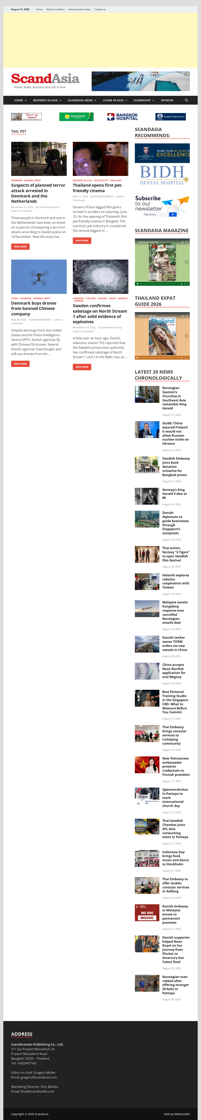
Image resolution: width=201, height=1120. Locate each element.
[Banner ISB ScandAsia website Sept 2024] (141, 90)
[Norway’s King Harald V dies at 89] (147, 490)
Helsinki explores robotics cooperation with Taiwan (175, 581)
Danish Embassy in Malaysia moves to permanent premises (175, 914)
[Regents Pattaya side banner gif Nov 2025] (164, 162)
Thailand (115, 180)
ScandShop (142, 100)
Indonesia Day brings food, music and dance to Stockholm (175, 858)
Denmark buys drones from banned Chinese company (33, 308)
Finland (91, 298)
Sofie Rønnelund (49, 207)
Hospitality (101, 180)
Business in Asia (45, 100)
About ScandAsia (55, 9)
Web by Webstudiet (177, 1114)
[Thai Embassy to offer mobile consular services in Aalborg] (147, 879)
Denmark (16, 180)
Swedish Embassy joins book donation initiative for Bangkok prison (176, 466)
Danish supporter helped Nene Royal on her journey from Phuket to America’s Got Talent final (176, 949)
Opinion (167, 100)
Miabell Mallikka (103, 196)
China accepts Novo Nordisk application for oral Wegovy (173, 671)
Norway (123, 298)
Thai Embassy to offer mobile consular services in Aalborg (175, 885)
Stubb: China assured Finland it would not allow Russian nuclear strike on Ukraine (175, 433)
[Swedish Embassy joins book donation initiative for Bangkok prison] (147, 459)
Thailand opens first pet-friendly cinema (97, 187)
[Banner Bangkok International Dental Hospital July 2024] (164, 184)
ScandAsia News (80, 100)
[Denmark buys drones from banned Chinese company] (39, 277)
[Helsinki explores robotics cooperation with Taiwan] (147, 575)
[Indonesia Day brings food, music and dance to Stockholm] (147, 852)
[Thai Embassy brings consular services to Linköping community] (147, 727)
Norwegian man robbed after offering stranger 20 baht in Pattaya (175, 985)
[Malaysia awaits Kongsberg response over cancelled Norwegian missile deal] (147, 602)
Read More (19, 246)
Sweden (78, 300)
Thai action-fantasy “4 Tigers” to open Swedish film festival (176, 554)
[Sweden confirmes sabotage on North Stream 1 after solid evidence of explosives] (100, 277)
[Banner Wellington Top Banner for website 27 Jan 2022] (26, 119)
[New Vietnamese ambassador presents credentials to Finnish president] (147, 759)
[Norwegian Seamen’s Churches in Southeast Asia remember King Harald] (147, 388)
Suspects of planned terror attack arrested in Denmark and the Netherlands (38, 193)
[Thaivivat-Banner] (76, 120)
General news (32, 180)
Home (39, 9)
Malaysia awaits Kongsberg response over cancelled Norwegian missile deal (175, 612)
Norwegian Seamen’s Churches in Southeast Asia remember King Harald (174, 398)
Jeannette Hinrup (112, 327)
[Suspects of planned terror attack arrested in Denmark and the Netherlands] (39, 159)
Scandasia (41, 1114)
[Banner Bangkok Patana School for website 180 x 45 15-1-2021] (170, 119)
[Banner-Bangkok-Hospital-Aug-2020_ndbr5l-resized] (122, 119)
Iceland (102, 298)
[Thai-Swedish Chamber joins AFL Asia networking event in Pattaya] (147, 821)
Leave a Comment (21, 211)
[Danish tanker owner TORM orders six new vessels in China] (147, 638)
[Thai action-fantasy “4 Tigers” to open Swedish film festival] (147, 548)
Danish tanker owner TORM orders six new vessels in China (174, 643)
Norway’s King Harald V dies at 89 (174, 494)
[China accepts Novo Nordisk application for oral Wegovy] (147, 665)
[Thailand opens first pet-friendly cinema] (100, 159)
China (14, 298)
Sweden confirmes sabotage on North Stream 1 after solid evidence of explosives (100, 313)
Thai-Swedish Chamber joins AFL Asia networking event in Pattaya (175, 828)
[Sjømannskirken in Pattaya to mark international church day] (147, 790)
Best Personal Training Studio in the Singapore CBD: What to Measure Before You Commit (175, 702)
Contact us (100, 9)
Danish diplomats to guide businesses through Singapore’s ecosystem (175, 523)
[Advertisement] (100, 40)
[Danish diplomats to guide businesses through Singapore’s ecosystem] (147, 513)
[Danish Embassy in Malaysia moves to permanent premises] (147, 907)
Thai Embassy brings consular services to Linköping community (174, 735)
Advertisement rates (79, 9)
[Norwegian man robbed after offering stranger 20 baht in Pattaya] (147, 977)
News (112, 298)
